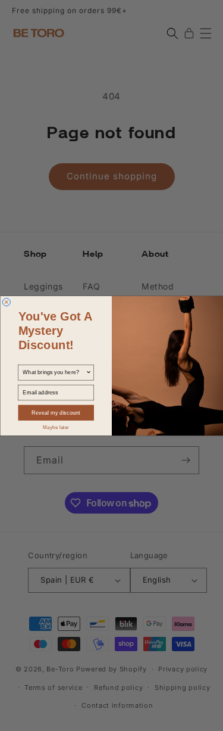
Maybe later (56, 427)
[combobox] (54, 372)
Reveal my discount (56, 412)
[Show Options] (88, 372)
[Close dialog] (6, 302)
